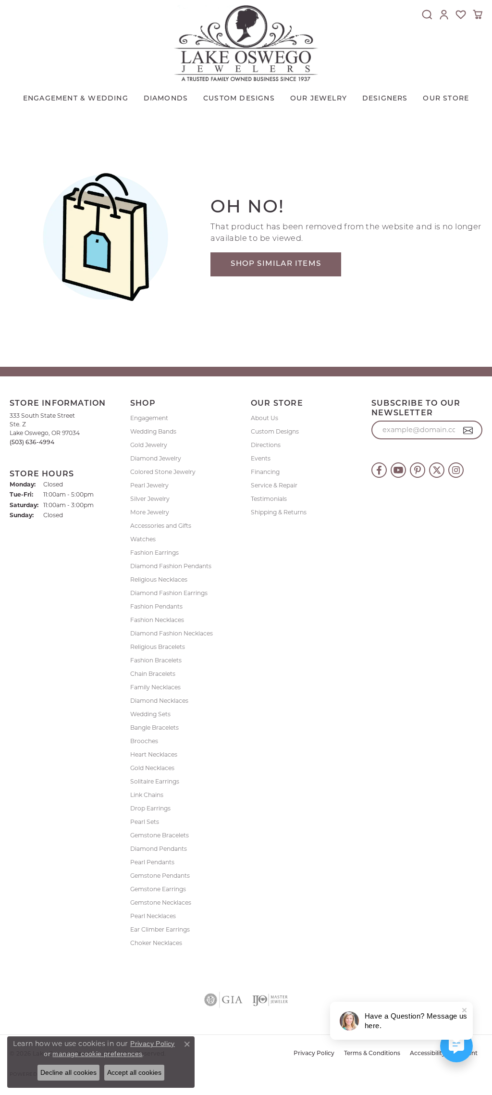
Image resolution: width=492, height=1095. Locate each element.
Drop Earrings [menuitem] (150, 808)
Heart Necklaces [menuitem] (153, 754)
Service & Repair (274, 485)
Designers (385, 98)
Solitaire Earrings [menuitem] (154, 781)
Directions (266, 444)
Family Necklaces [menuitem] (155, 687)
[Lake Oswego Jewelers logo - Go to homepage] (246, 43)
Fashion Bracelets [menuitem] (156, 660)
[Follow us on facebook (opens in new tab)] (379, 470)
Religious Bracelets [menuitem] (157, 646)
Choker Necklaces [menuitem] (156, 942)
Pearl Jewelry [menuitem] (149, 485)
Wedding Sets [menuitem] (150, 714)
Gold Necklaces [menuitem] (152, 767)
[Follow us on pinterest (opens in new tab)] (417, 470)
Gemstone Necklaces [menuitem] (160, 902)
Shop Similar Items (276, 264)
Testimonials (269, 498)
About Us (264, 418)
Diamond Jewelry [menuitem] (155, 458)
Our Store (446, 98)
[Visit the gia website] (223, 1000)
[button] (427, 14)
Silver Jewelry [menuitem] (150, 498)
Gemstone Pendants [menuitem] (160, 875)
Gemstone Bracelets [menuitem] (159, 835)
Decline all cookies (68, 1072)
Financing (265, 471)
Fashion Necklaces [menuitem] (157, 619)
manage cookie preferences (97, 1054)
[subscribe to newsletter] (468, 430)
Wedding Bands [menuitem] (153, 431)
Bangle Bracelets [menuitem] (154, 727)
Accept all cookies (134, 1072)
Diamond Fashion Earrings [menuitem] (169, 593)
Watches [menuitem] (143, 539)
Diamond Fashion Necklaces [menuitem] (171, 633)
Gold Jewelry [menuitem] (148, 444)
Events (261, 458)
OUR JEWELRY (318, 98)
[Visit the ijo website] (270, 1000)
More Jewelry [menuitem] (149, 512)
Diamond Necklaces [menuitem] (159, 700)
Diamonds (166, 98)
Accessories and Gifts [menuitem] (160, 525)
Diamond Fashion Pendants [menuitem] (170, 566)
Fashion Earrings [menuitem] (154, 552)
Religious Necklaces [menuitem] (158, 579)
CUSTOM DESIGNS (239, 98)
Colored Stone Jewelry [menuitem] (163, 471)
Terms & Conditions (372, 1054)
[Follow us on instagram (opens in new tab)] (456, 470)
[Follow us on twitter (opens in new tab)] (436, 470)
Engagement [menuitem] (149, 418)
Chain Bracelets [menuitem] (152, 673)
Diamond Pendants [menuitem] (158, 848)
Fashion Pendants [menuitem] (156, 606)
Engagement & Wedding (75, 98)
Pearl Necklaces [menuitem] (153, 916)
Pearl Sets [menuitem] (144, 821)
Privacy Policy (314, 1054)
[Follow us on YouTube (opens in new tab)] (398, 470)
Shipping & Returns (279, 512)
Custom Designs (275, 431)
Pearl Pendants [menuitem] (152, 862)
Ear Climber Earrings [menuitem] (160, 929)
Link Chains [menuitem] (146, 794)
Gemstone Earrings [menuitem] (158, 889)
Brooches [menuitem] (144, 741)
